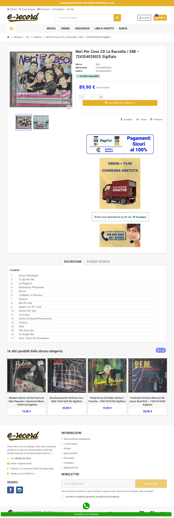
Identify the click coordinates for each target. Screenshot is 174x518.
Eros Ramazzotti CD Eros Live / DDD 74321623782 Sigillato (67, 400)
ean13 (79, 71)
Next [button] (163, 350)
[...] (52, 453)
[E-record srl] (23, 17)
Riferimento (81, 67)
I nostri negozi (70, 443)
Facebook (10, 490)
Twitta (143, 119)
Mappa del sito (71, 467)
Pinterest (158, 119)
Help (70, 9)
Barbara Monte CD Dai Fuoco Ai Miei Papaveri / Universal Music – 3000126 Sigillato (26, 401)
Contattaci (59, 9)
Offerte (12, 9)
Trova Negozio (27, 9)
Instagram (19, 490)
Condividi (128, 119)
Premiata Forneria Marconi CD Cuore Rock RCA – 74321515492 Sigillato (147, 401)
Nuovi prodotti (70, 453)
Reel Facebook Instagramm (77, 439)
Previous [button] (158, 350)
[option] (26, 385)
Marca (79, 64)
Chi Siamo (45, 9)
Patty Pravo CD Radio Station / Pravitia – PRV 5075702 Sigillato (107, 400)
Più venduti (69, 458)
